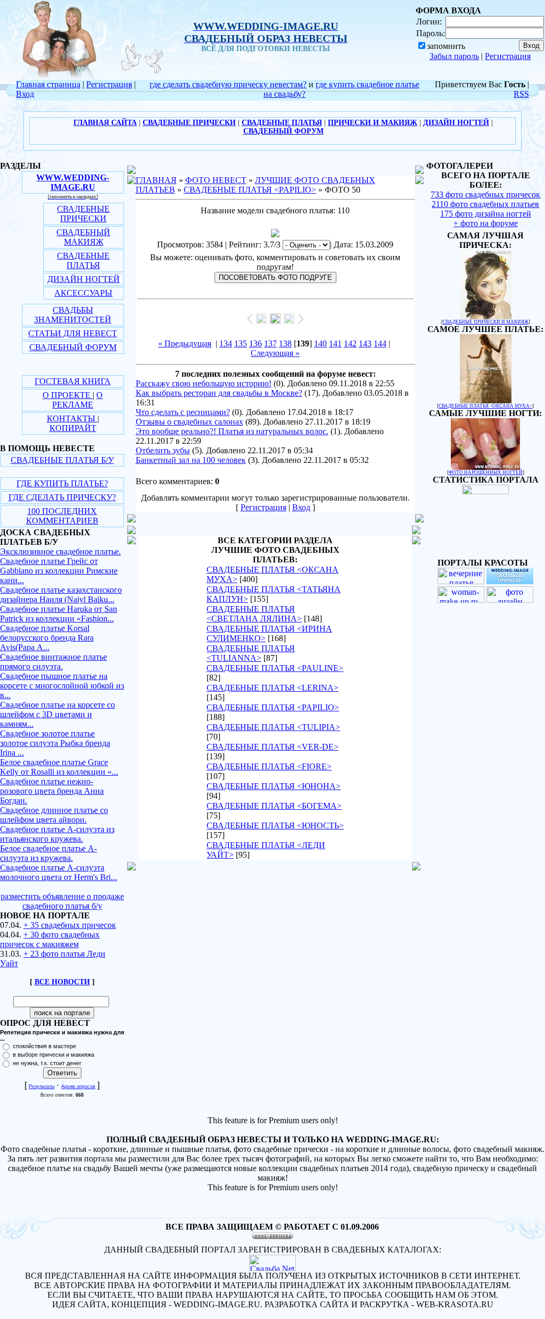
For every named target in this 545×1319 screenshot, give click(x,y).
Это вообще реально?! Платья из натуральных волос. (232, 431)
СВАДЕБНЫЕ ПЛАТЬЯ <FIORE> (269, 766)
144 (380, 343)
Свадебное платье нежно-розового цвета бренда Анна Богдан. (52, 791)
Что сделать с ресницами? (183, 412)
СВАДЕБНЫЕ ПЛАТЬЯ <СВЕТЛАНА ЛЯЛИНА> (254, 613)
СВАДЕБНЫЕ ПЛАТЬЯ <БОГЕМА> (274, 805)
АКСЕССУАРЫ (83, 292)
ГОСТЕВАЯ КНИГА (73, 381)
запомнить (446, 46)
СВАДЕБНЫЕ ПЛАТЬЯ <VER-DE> (272, 746)
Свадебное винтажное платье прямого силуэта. (53, 661)
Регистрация (508, 56)
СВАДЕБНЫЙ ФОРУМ (73, 347)
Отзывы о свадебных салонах (189, 421)
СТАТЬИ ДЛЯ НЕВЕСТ (72, 333)
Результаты (41, 1086)
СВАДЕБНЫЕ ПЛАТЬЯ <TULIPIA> (273, 727)
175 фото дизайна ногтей (485, 213)
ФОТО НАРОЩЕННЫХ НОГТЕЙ (486, 472)
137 (270, 343)
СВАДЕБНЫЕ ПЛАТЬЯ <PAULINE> (275, 668)
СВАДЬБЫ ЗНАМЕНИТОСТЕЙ (72, 314)
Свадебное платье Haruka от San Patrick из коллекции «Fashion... (58, 613)
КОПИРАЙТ (72, 428)
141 (335, 343)
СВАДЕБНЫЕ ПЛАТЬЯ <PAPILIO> (250, 189)
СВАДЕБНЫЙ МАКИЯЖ (83, 237)
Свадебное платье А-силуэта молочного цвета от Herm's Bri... (58, 872)
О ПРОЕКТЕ (68, 395)
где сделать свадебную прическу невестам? (228, 84)
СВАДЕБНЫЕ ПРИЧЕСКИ (83, 213)
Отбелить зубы (163, 450)
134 (225, 343)
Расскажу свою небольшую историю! (203, 383)
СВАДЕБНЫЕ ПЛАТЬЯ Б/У (62, 459)
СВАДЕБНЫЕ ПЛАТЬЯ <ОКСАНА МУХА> (485, 406)
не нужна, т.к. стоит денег (47, 1063)
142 (350, 343)
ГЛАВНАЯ (156, 180)
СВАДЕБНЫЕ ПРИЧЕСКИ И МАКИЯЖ (486, 322)
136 (255, 343)
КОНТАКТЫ (72, 418)
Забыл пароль (454, 56)
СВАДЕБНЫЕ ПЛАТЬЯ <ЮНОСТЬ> (275, 825)
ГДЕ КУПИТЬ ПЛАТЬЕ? (62, 483)
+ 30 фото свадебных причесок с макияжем (50, 939)
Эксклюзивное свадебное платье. (60, 551)
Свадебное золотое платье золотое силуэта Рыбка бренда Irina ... (55, 743)
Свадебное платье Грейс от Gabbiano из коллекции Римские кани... (59, 571)
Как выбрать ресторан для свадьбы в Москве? (219, 392)
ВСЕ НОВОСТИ (62, 982)
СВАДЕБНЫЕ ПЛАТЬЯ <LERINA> (272, 687)
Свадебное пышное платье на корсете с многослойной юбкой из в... (62, 685)
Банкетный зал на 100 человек (191, 459)
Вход (25, 93)
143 (365, 343)
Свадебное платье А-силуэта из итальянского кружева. (57, 834)
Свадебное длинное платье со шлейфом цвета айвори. (54, 815)
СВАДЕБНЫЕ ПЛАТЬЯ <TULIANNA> (251, 653)
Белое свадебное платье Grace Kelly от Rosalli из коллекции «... (59, 767)
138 (285, 343)
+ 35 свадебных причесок (69, 925)
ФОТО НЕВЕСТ (215, 180)
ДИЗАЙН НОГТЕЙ (83, 279)
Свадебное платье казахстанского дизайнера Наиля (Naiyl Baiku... (61, 594)
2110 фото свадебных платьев (485, 204)
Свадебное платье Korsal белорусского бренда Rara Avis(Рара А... (47, 638)
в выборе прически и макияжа (53, 1054)
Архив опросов (78, 1086)
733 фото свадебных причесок (485, 194)
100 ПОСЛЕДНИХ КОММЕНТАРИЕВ (62, 516)
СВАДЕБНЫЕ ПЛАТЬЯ (83, 260)
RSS (521, 93)
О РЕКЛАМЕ (77, 400)
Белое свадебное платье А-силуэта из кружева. (48, 853)
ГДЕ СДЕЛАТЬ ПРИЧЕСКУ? (62, 497)
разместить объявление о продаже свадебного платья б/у (62, 901)
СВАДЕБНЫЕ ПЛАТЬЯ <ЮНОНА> (274, 786)
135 (240, 343)
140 (320, 343)
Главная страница (48, 84)
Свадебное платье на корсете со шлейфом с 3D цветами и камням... (57, 714)
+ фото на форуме (485, 223)
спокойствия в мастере (44, 1046)
